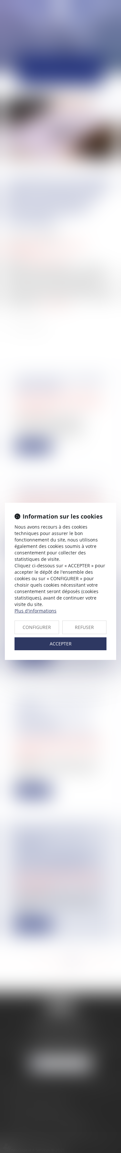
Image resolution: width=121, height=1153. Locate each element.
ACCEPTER (61, 644)
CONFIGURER (37, 627)
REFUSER (84, 627)
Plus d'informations (35, 611)
